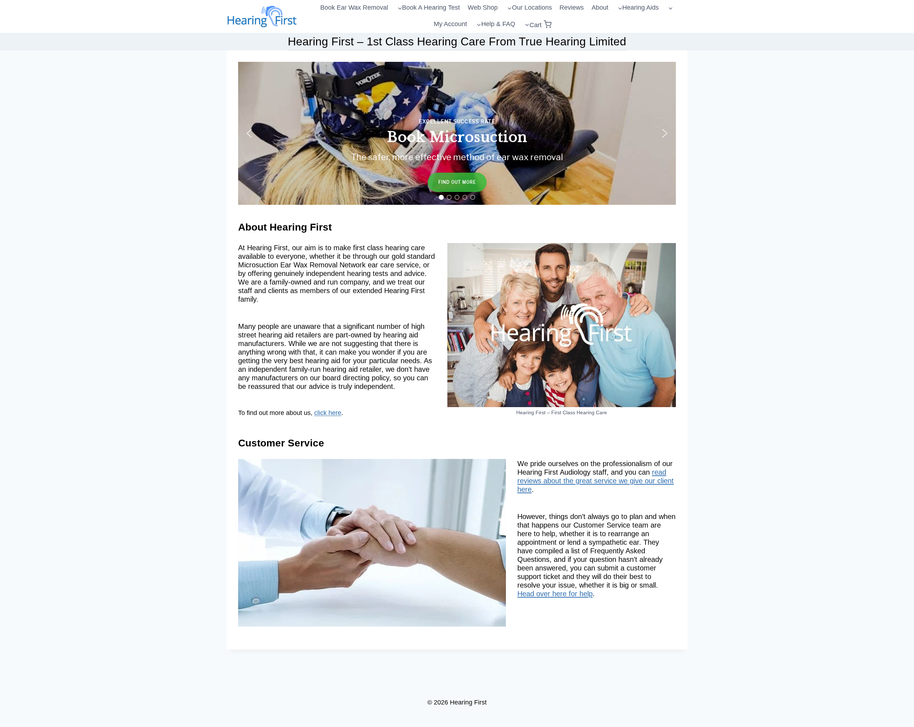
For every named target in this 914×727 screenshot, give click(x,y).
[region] (457, 133)
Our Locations (532, 7)
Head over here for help (555, 594)
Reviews (571, 7)
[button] (457, 133)
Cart (535, 25)
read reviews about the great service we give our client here (595, 480)
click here (327, 412)
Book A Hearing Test (431, 7)
